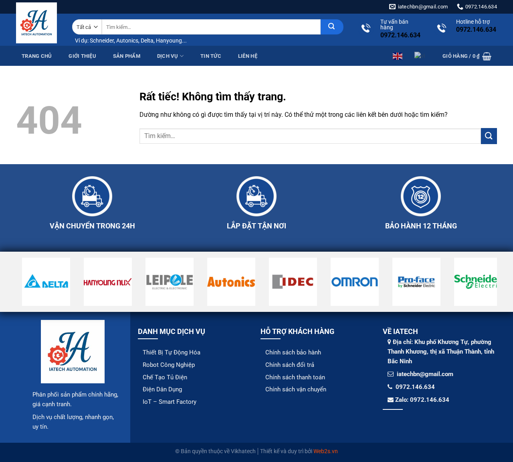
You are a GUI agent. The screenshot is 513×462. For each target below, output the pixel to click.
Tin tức (210, 56)
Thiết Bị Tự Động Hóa (171, 352)
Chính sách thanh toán (295, 377)
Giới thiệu (82, 56)
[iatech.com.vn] (36, 22)
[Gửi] (332, 27)
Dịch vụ (167, 56)
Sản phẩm (126, 56)
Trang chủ (37, 56)
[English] (398, 55)
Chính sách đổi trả (289, 364)
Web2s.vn (325, 451)
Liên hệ (247, 56)
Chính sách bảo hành (293, 352)
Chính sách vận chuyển (295, 389)
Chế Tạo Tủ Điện (165, 377)
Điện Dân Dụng (162, 389)
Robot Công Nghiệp (169, 364)
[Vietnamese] (420, 55)
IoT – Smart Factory (169, 401)
